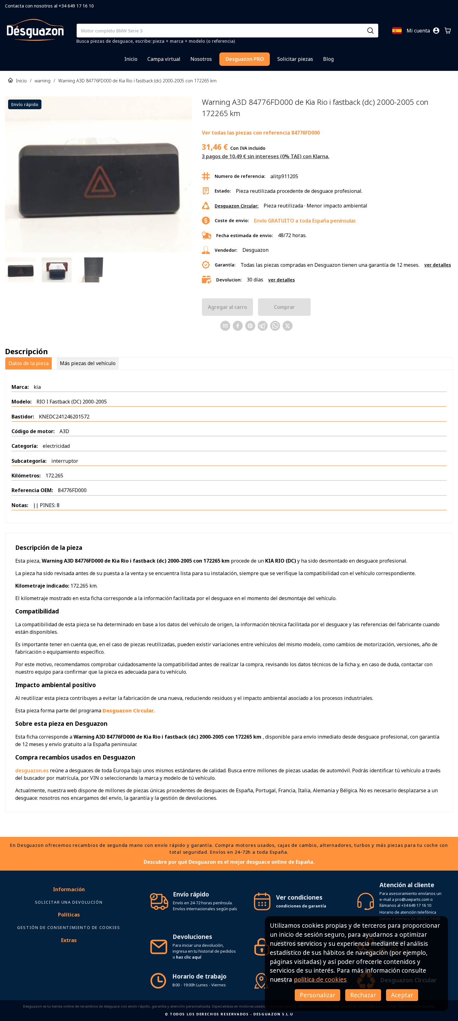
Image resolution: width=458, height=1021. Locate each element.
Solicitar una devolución (69, 902)
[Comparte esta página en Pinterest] (250, 326)
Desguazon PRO (245, 59)
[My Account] (436, 30)
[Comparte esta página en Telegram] (263, 326)
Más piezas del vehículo (88, 363)
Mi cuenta (418, 30)
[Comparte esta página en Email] (225, 326)
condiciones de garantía (301, 906)
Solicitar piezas (295, 59)
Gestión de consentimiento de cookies (68, 927)
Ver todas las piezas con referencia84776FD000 (261, 132)
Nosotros (201, 59)
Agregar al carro (227, 307)
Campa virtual (163, 59)
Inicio (130, 59)
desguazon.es (32, 770)
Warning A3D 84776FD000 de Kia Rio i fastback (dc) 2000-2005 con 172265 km (137, 81)
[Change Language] (397, 31)
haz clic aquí (188, 957)
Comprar (284, 307)
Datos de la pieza (28, 363)
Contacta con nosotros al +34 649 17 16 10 (49, 6)
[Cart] (447, 30)
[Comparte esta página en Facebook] (238, 326)
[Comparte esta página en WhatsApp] (275, 326)
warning (42, 81)
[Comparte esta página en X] (288, 326)
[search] (370, 30)
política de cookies (320, 979)
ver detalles (437, 265)
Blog (328, 59)
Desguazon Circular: (237, 206)
